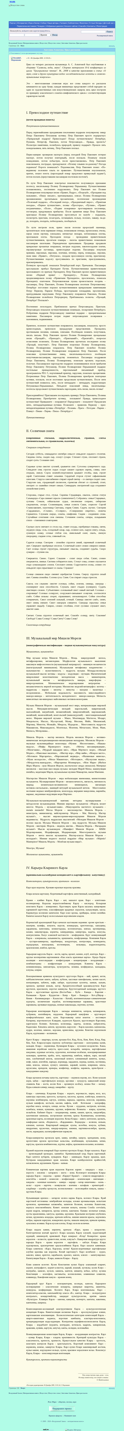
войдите (25, 31)
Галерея (63, 23)
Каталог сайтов (70, 26)
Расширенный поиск (105, 36)
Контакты (91, 26)
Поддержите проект (62, 1408)
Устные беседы (95, 23)
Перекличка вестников (26, 26)
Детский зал (108, 23)
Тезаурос (41, 26)
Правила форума (55, 1416)
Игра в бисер (33, 23)
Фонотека (83, 23)
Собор (43, 23)
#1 (28, 58)
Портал (13, 23)
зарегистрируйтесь (41, 31)
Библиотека (73, 23)
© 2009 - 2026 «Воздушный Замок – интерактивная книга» (62, 1421)
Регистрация (102, 26)
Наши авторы (53, 23)
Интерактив (22, 23)
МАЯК (12, 2)
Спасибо (82, 26)
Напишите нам (70, 1416)
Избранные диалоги (54, 26)
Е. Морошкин (16, 59)
